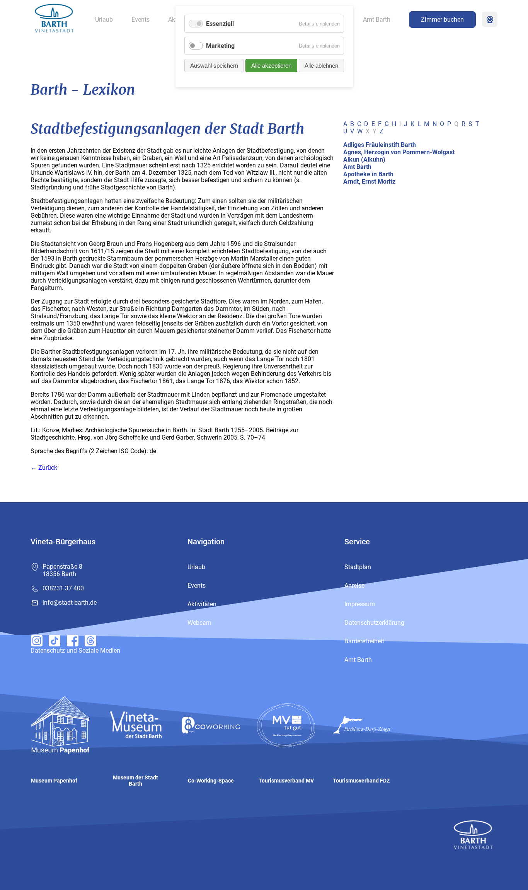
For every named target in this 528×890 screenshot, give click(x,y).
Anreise (354, 585)
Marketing (220, 45)
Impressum (359, 604)
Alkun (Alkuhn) (364, 159)
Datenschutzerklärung (374, 622)
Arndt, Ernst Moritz (369, 181)
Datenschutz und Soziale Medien (75, 650)
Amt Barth (376, 19)
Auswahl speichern (214, 65)
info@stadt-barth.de (70, 602)
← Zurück (44, 467)
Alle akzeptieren (271, 65)
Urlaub (104, 19)
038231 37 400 (63, 588)
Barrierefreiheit (364, 641)
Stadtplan (357, 567)
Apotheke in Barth (368, 174)
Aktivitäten (201, 604)
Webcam (489, 19)
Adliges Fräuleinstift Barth (379, 144)
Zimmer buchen (442, 19)
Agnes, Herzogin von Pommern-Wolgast (399, 152)
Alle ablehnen (321, 65)
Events (140, 19)
